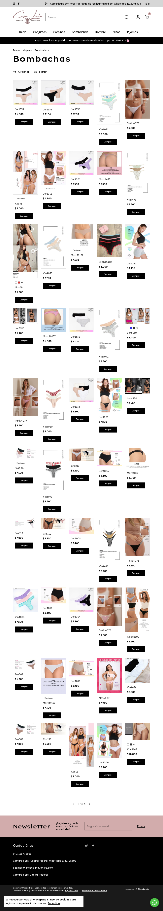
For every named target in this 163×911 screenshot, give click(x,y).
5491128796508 (22, 853)
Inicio (22, 32)
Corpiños (59, 32)
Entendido (54, 903)
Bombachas (80, 32)
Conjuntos (40, 32)
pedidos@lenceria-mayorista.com (33, 867)
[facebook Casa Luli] (18, 3)
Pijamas (132, 32)
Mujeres (27, 50)
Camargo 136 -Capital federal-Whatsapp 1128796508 (44, 860)
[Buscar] (126, 17)
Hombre (100, 32)
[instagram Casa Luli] (14, 3)
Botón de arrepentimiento (94, 890)
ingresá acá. (71, 890)
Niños (116, 32)
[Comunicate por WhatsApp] (154, 902)
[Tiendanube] (137, 889)
